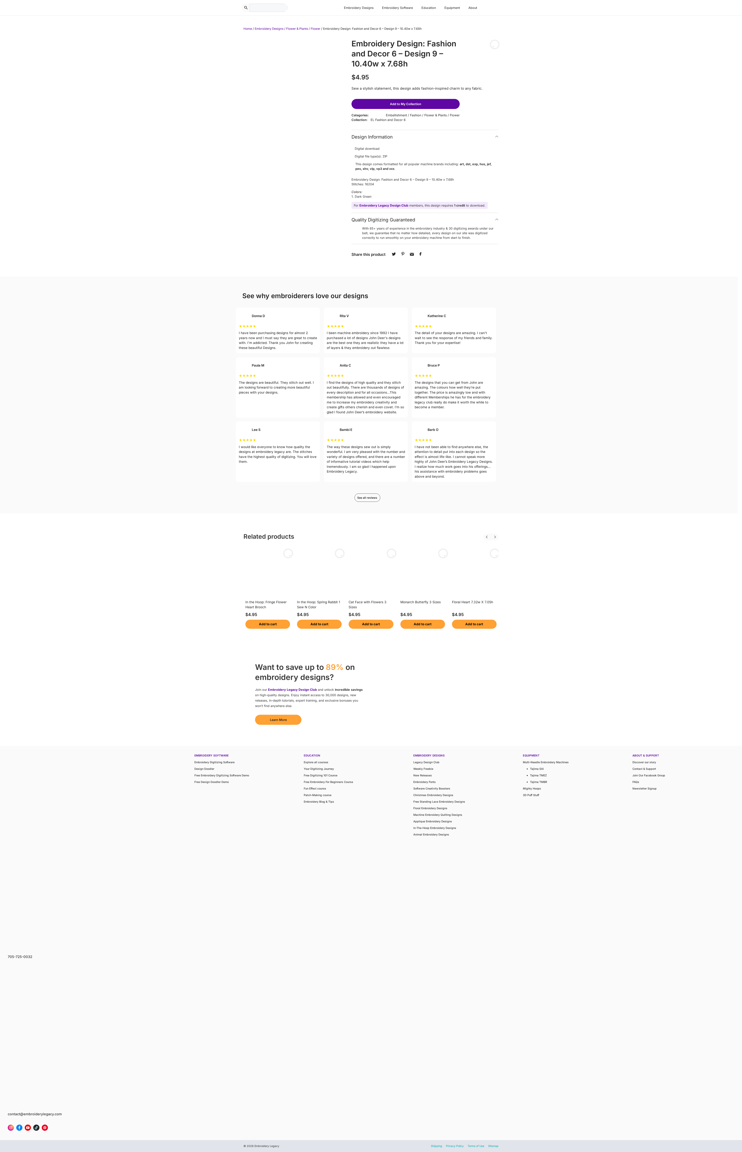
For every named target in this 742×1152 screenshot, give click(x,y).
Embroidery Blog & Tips (319, 801)
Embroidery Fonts (424, 782)
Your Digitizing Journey (319, 768)
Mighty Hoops (532, 788)
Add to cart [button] (268, 624)
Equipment (452, 8)
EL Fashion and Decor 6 (388, 120)
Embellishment (396, 115)
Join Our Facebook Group (648, 775)
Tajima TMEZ (538, 775)
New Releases (422, 775)
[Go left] (483, 534)
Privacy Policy (455, 1146)
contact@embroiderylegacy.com (35, 1114)
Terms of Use (476, 1146)
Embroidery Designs (359, 8)
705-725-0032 (20, 957)
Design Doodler (204, 768)
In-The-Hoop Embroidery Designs (434, 828)
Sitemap (493, 1146)
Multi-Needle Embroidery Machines (546, 762)
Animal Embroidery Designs (431, 834)
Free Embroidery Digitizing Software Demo (221, 775)
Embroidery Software (397, 8)
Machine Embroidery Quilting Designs (437, 814)
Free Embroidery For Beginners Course (328, 782)
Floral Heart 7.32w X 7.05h (472, 602)
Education (428, 8)
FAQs (635, 782)
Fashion (415, 115)
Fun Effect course (315, 788)
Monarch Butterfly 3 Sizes (420, 602)
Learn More (278, 720)
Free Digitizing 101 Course (320, 775)
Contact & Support (644, 768)
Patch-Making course (317, 795)
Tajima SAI (537, 768)
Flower (315, 29)
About (472, 8)
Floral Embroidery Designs (430, 808)
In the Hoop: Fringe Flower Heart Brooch (266, 604)
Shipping (436, 1146)
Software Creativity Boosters (431, 788)
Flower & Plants (297, 29)
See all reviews (367, 497)
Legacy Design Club (426, 762)
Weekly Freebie (423, 768)
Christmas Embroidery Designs (433, 795)
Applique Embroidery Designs (432, 821)
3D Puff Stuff (531, 795)
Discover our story (644, 762)
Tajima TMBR (538, 782)
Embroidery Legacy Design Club (383, 205)
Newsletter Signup (644, 788)
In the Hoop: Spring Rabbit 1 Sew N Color (318, 604)
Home (247, 29)
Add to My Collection (405, 104)
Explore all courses (316, 762)
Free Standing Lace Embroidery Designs (439, 801)
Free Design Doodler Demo (211, 782)
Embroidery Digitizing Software (214, 762)
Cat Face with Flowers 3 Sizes (367, 604)
